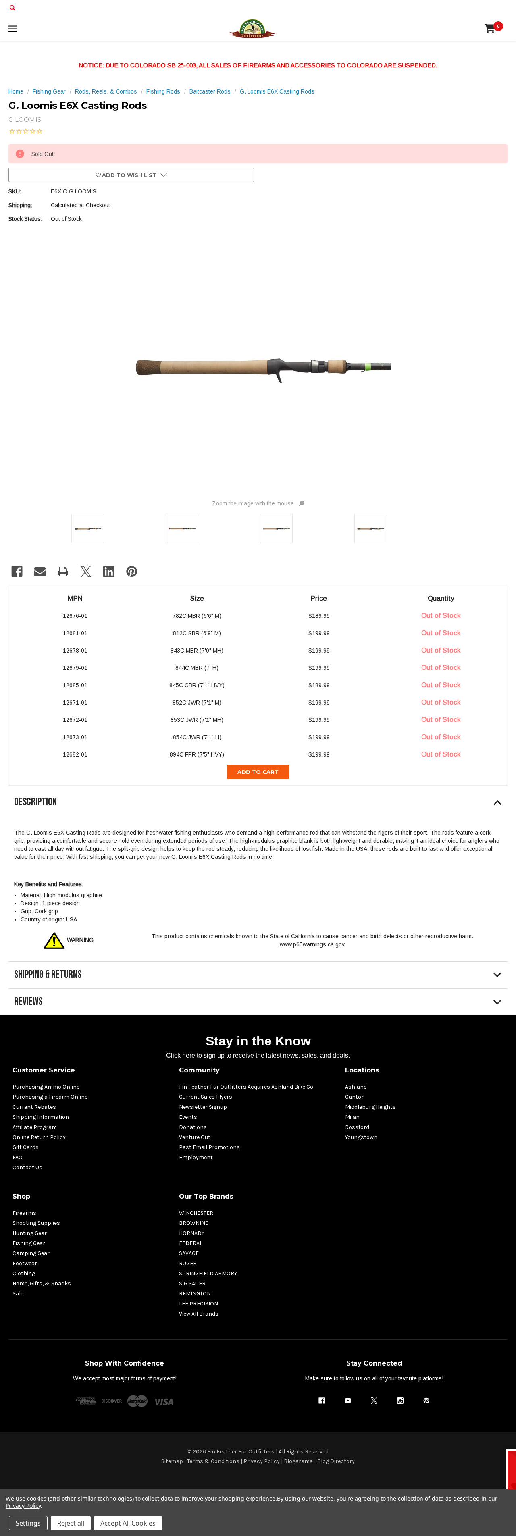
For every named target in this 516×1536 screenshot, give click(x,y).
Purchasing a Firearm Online (49, 1096)
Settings (28, 1523)
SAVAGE (189, 1253)
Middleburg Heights (370, 1107)
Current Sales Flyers (205, 1096)
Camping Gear (31, 1253)
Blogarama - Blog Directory (319, 1461)
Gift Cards (25, 1147)
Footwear (24, 1263)
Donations (193, 1127)
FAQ (17, 1157)
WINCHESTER (196, 1213)
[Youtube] (348, 1400)
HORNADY (191, 1233)
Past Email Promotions (209, 1147)
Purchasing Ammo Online (45, 1086)
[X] (85, 571)
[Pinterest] (131, 571)
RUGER (188, 1263)
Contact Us (27, 1167)
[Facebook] (16, 571)
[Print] (62, 571)
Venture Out (194, 1137)
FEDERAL (190, 1243)
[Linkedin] (108, 571)
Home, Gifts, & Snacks (41, 1283)
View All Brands (198, 1313)
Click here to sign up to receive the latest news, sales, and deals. (258, 1055)
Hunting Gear (29, 1233)
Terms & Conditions (213, 1461)
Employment (196, 1157)
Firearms (24, 1213)
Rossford (357, 1127)
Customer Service (43, 1070)
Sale (17, 1293)
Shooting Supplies (36, 1223)
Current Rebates (34, 1107)
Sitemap (172, 1461)
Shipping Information (40, 1117)
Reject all (70, 1523)
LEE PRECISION (198, 1303)
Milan (352, 1117)
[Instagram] (400, 1400)
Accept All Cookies (128, 1523)
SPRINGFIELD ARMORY (208, 1273)
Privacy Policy (261, 1461)
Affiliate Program (34, 1127)
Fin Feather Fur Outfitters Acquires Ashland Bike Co (246, 1086)
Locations (362, 1070)
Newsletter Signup (203, 1107)
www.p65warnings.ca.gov (312, 944)
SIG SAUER (192, 1283)
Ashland (356, 1086)
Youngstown (361, 1137)
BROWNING (194, 1223)
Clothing (23, 1273)
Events (188, 1117)
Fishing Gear (28, 1243)
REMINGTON (195, 1293)
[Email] (39, 571)
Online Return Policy (39, 1137)
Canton (355, 1096)
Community (199, 1070)
